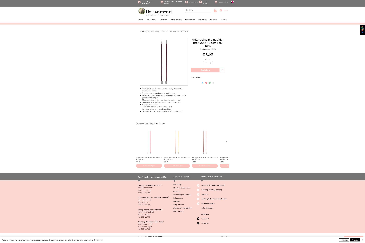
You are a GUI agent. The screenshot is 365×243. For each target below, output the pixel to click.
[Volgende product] (226, 141)
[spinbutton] (208, 63)
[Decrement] (205, 63)
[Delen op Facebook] (202, 83)
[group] (182, 148)
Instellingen (344, 240)
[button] (215, 10)
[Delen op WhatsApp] (210, 83)
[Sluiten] (363, 239)
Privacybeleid (98, 240)
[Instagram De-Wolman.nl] (226, 236)
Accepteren (355, 240)
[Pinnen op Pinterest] (206, 83)
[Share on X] (213, 83)
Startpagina (144, 31)
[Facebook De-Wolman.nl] (222, 236)
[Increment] (210, 63)
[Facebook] (198, 218)
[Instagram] (198, 223)
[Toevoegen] (222, 70)
